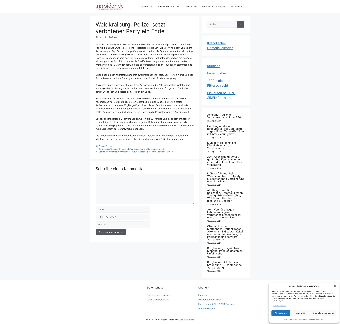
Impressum (320, 319)
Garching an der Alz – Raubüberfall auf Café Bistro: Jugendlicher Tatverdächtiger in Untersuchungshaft (225, 130)
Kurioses (213, 66)
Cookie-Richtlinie (290, 319)
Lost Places (191, 6)
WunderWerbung (207, 308)
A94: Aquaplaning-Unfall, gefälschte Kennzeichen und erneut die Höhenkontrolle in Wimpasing (225, 160)
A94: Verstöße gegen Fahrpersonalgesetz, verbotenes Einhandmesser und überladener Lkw (224, 213)
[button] (334, 286)
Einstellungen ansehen (324, 313)
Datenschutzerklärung (306, 319)
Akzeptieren (281, 313)
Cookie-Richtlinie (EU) (158, 299)
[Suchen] (240, 24)
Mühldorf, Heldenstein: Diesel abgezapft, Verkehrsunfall (221, 145)
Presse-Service (105, 146)
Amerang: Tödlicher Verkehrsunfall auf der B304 (225, 116)
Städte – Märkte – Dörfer (169, 6)
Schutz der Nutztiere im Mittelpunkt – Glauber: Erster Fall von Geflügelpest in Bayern (136, 152)
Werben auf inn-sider (209, 299)
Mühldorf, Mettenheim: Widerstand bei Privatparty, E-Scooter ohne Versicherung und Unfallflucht (225, 177)
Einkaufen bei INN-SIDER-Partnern (216, 304)
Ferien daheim (218, 73)
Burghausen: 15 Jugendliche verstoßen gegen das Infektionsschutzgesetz (132, 149)
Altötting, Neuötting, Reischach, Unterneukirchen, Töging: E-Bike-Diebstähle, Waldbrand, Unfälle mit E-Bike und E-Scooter (225, 195)
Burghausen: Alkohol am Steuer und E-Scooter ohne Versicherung (224, 265)
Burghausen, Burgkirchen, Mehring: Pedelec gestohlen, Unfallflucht (225, 251)
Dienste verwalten (279, 306)
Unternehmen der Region (214, 6)
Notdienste (236, 6)
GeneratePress (187, 319)
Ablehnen (300, 313)
